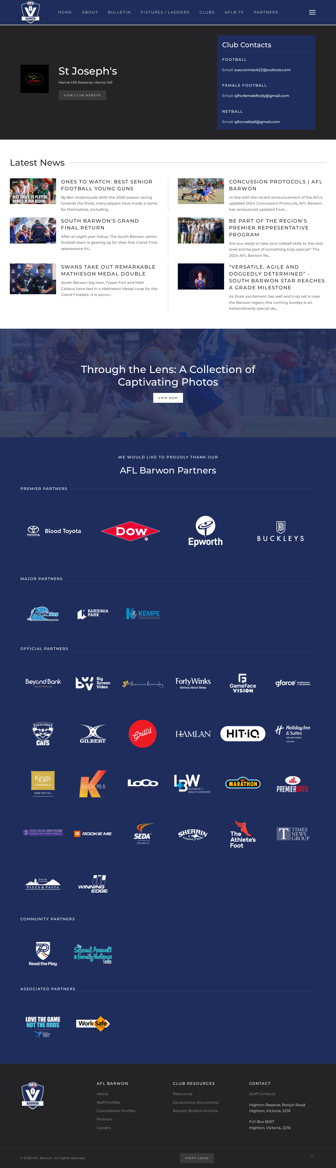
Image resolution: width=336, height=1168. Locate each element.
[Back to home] (30, 12)
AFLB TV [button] (234, 12)
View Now (168, 398)
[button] (312, 12)
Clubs (207, 12)
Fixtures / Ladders (165, 12)
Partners (266, 12)
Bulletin (119, 12)
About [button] (90, 12)
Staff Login (197, 1158)
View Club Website (82, 95)
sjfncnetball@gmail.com (257, 121)
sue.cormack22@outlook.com (262, 69)
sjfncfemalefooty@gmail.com (261, 95)
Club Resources (194, 1083)
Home (65, 12)
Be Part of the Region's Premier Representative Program (269, 228)
